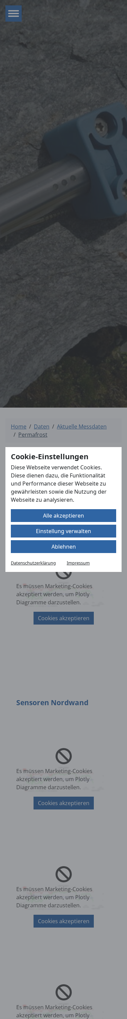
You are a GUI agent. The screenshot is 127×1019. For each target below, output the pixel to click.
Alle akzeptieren (63, 515)
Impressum (78, 563)
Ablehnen (63, 546)
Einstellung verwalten (63, 531)
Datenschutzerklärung (33, 563)
